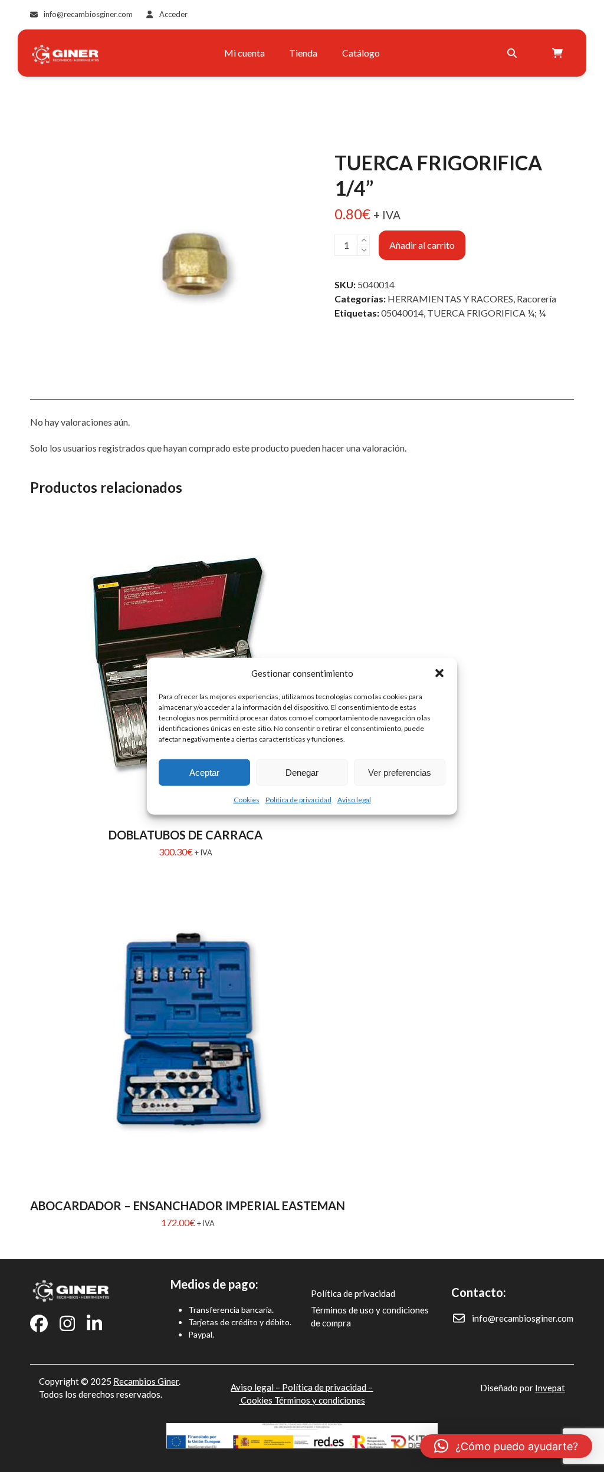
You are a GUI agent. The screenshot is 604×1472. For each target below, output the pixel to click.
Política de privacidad (298, 799)
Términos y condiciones (319, 1400)
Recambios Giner (146, 1381)
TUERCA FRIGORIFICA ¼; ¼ (486, 312)
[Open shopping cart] (559, 53)
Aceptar (204, 772)
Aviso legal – (256, 1387)
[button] (439, 673)
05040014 (402, 312)
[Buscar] (512, 53)
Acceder (173, 14)
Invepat (550, 1387)
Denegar (302, 772)
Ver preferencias (399, 772)
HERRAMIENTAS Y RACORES (450, 298)
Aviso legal (354, 799)
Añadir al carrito (422, 245)
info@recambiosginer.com (88, 14)
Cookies (247, 799)
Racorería (536, 298)
